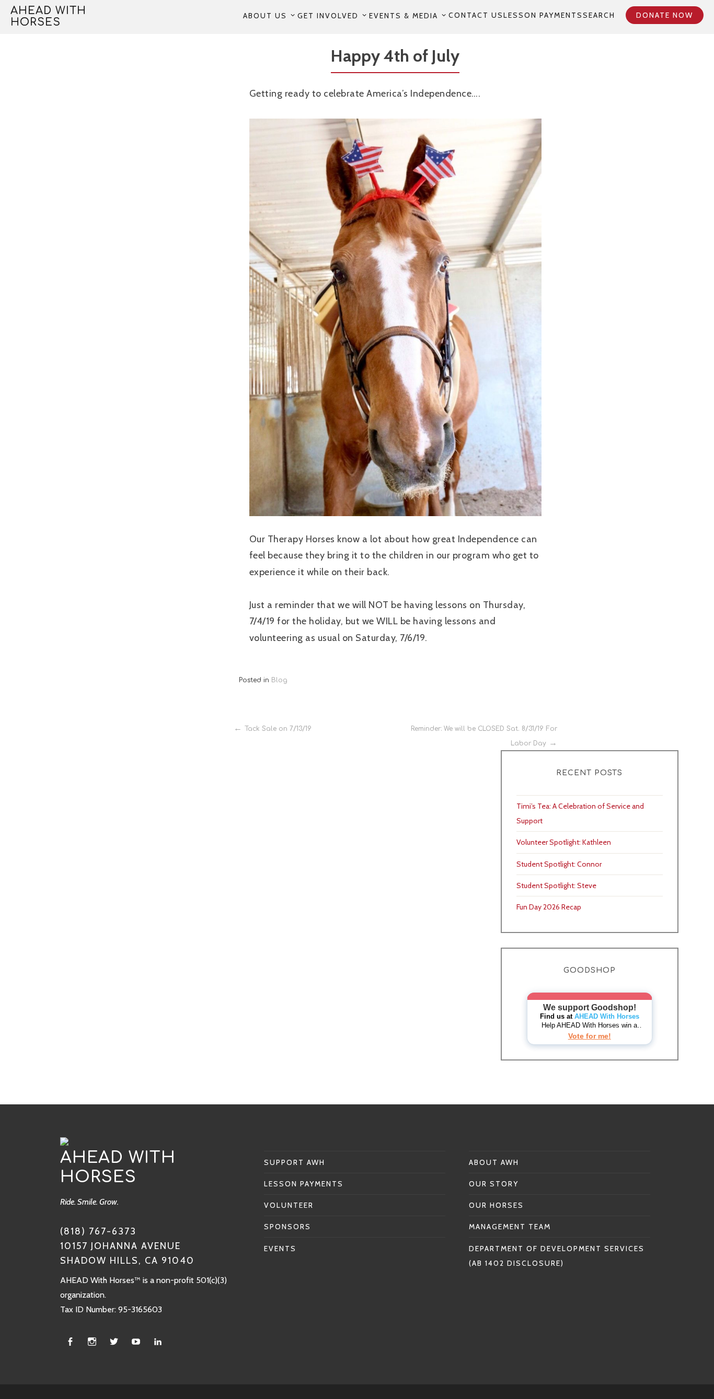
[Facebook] (70, 1342)
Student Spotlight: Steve (556, 885)
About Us (265, 15)
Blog (279, 680)
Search (599, 15)
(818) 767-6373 (98, 1231)
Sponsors (287, 1226)
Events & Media (403, 15)
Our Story (494, 1183)
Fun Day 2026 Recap (548, 907)
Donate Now (664, 15)
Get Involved (328, 15)
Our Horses (496, 1205)
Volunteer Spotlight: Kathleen (563, 842)
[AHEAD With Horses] (64, 1141)
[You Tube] (136, 1342)
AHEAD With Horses (48, 16)
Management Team (510, 1226)
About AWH (494, 1162)
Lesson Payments (543, 15)
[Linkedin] (158, 1342)
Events (280, 1248)
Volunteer (289, 1205)
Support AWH (294, 1162)
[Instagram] (92, 1342)
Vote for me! (589, 1036)
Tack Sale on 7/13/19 (278, 728)
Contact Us (475, 15)
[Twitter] (114, 1342)
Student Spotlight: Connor (559, 864)
